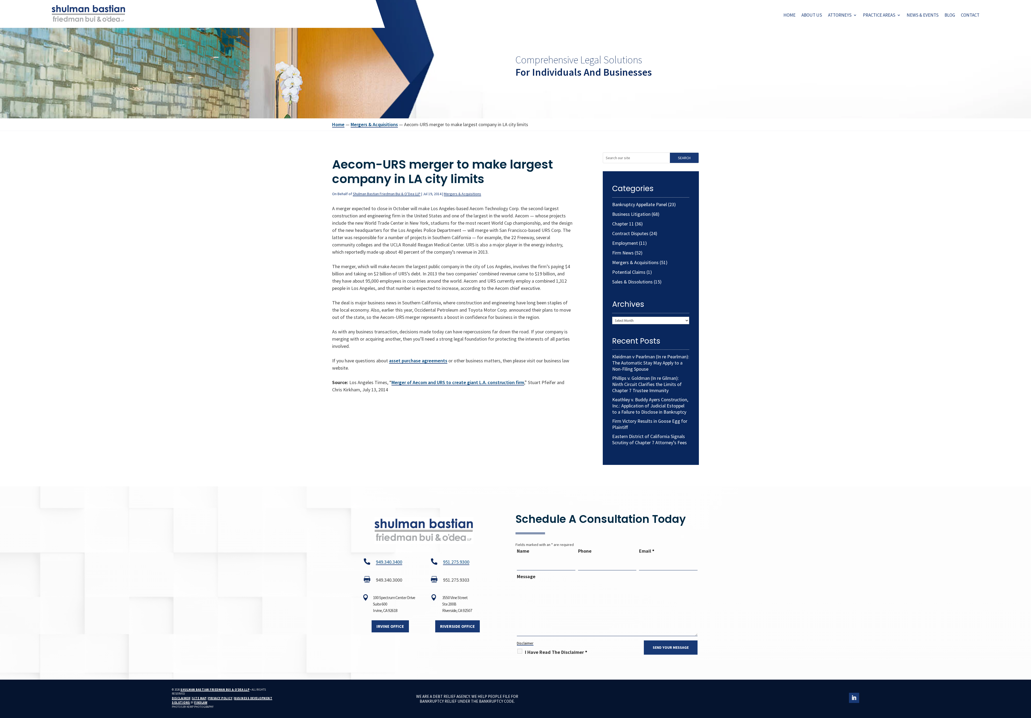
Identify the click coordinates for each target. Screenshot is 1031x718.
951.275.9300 (456, 562)
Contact (970, 15)
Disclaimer (525, 643)
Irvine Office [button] (390, 626)
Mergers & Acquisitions (462, 193)
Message (526, 576)
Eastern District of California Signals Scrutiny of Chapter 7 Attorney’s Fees (649, 439)
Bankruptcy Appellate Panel (639, 204)
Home (789, 15)
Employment (625, 243)
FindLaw (201, 702)
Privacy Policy (220, 698)
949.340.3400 (389, 562)
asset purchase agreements (418, 361)
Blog (950, 15)
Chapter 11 (623, 224)
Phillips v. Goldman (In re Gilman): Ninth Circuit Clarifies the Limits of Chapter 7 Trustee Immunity (647, 384)
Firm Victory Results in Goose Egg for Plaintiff (649, 424)
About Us (811, 15)
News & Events (923, 15)
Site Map (199, 698)
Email (646, 551)
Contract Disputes (630, 233)
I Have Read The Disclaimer (556, 652)
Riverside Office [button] (457, 626)
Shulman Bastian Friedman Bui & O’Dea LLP (386, 193)
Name (523, 551)
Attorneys (840, 15)
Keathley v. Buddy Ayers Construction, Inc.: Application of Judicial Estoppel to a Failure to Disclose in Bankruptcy (650, 405)
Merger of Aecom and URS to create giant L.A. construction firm (457, 382)
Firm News (623, 253)
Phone (584, 551)
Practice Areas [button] (879, 15)
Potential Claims (628, 272)
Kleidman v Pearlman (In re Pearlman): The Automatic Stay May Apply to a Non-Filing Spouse (650, 362)
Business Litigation (631, 214)
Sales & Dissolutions (632, 282)
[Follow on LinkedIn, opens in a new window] (854, 698)
